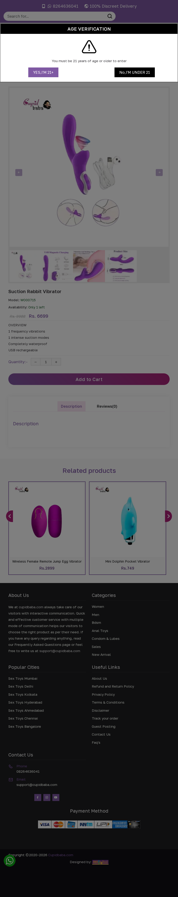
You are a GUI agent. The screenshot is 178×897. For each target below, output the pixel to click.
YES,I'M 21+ (43, 72)
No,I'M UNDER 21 (134, 72)
